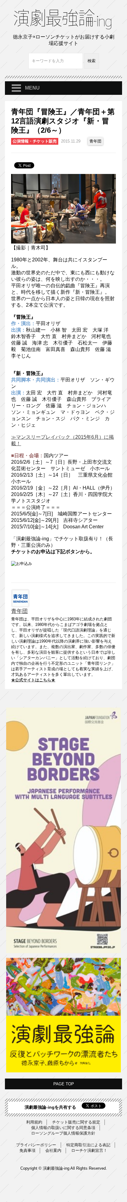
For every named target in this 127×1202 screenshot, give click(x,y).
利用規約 (34, 1122)
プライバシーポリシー (36, 1145)
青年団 (95, 141)
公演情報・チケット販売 (35, 141)
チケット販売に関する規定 (76, 1122)
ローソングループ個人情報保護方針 (63, 1133)
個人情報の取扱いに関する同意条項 (63, 1127)
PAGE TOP (63, 1084)
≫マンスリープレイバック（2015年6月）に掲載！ (62, 440)
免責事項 (27, 1150)
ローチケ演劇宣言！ (89, 1150)
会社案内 (53, 1150)
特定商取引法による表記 (88, 1145)
